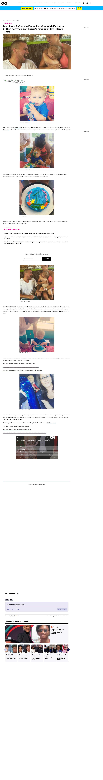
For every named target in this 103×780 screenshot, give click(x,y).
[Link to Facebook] (83, 3)
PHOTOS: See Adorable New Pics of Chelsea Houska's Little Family (22, 370)
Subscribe (78, 3)
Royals (40, 3)
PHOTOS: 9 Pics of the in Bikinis (16, 426)
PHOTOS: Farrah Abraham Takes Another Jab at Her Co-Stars (21, 367)
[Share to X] (13, 80)
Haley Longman (9, 75)
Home (4, 20)
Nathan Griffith (15, 20)
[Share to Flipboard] (18, 80)
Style (34, 3)
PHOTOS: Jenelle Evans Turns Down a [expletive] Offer (19, 363)
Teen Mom (6, 129)
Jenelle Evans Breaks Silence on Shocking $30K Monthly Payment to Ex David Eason (29, 233)
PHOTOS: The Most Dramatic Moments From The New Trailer (24, 433)
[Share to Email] (23, 80)
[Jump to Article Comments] (3, 80)
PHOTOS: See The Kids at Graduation (17, 429)
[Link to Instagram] (87, 3)
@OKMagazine (51, 423)
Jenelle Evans (18, 127)
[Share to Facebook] (8, 80)
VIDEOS (54, 3)
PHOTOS (47, 3)
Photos (8, 20)
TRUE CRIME (61, 3)
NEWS (28, 3)
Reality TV (21, 3)
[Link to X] (90, 3)
